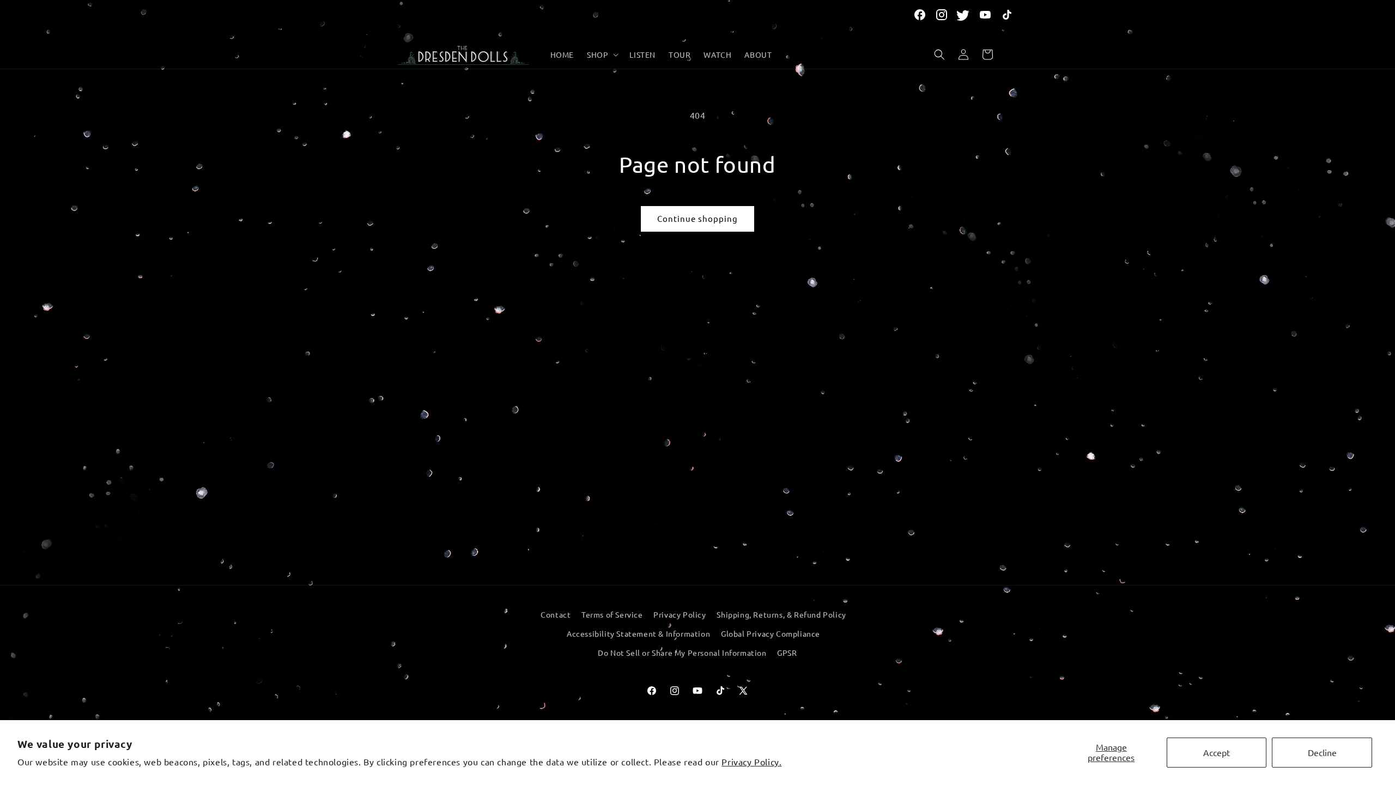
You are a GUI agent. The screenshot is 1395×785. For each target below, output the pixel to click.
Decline (1322, 752)
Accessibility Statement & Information (638, 633)
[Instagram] (941, 14)
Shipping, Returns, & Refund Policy (781, 614)
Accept (1216, 752)
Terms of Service (612, 614)
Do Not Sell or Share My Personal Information (682, 652)
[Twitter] (963, 14)
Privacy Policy (679, 614)
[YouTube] (985, 14)
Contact (556, 614)
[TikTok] (1007, 14)
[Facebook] (919, 14)
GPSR (787, 652)
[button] (601, 54)
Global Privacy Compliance (770, 633)
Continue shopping (697, 218)
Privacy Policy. (751, 761)
